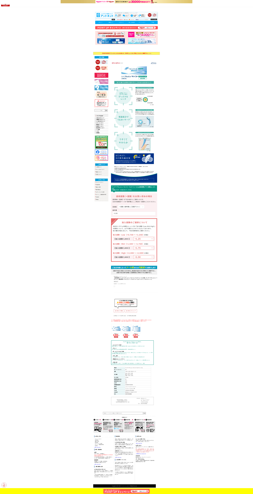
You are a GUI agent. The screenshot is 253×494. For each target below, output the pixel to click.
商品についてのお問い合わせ (120, 315)
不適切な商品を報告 (132, 315)
